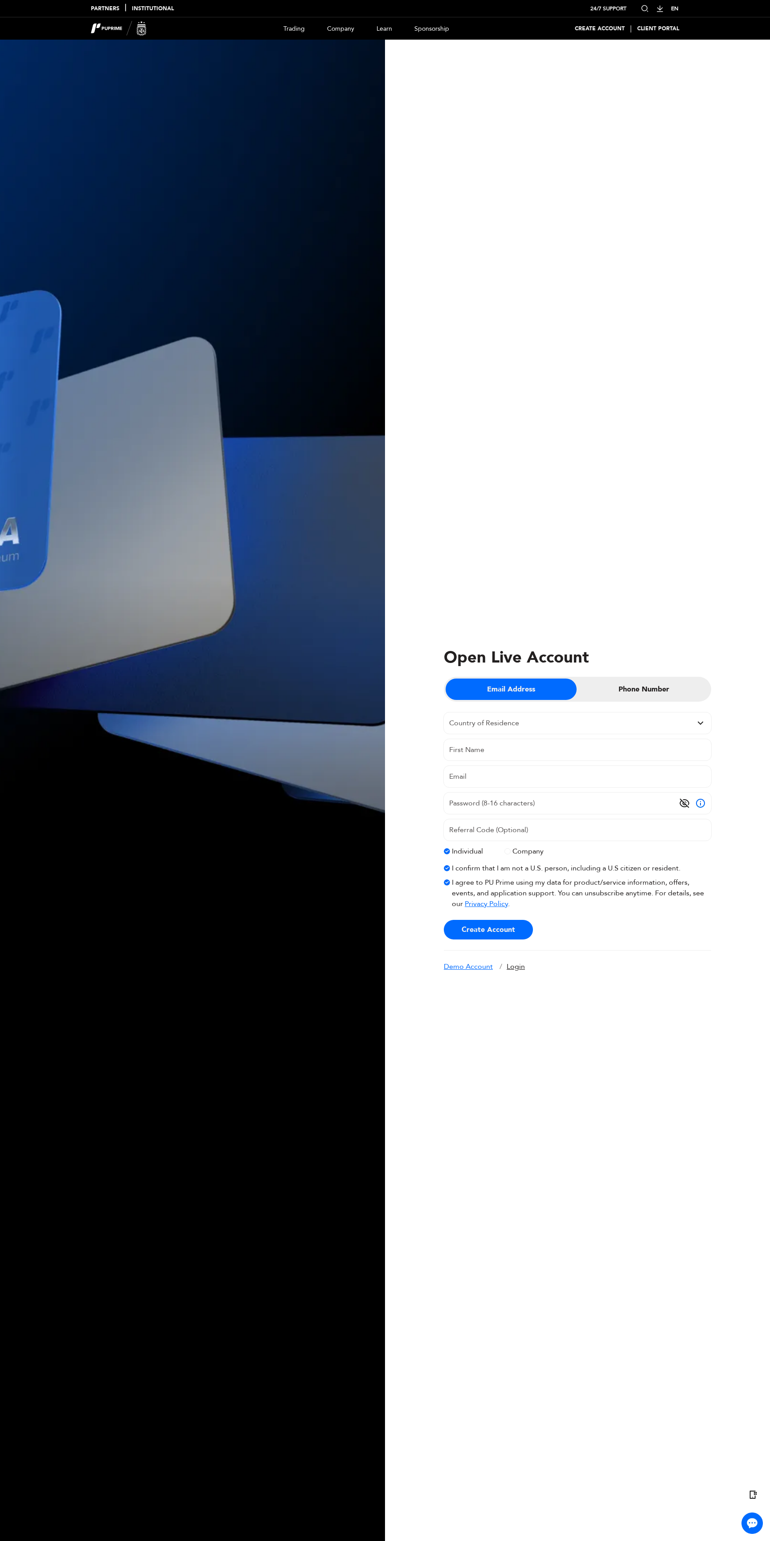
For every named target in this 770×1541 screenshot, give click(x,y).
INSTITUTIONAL (153, 8)
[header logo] (119, 28)
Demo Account (468, 967)
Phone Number (643, 689)
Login (516, 967)
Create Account (600, 28)
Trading (294, 28)
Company (340, 28)
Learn (384, 28)
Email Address (511, 689)
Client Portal (658, 28)
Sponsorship (431, 28)
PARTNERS (105, 8)
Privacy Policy (486, 904)
